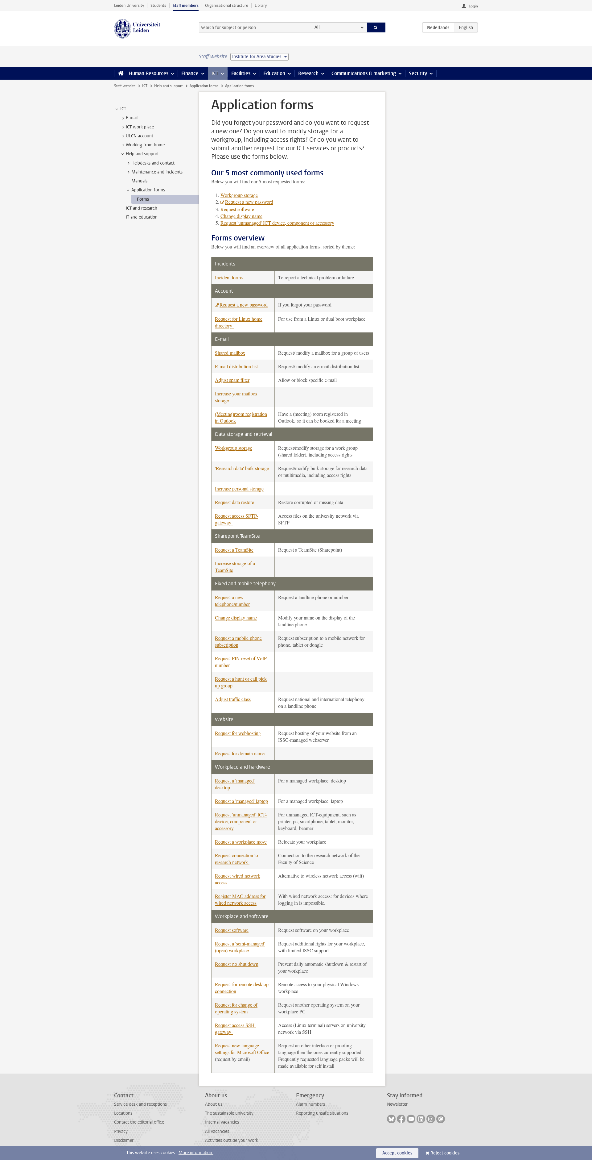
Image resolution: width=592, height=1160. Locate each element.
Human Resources (148, 73)
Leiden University (129, 5)
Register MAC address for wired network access (240, 899)
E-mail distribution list (236, 366)
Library (261, 5)
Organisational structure (226, 5)
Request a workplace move (241, 841)
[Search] (376, 27)
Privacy (121, 1131)
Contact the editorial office (139, 1122)
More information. (196, 1153)
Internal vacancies (222, 1122)
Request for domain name (240, 753)
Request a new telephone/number (232, 600)
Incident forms (229, 277)
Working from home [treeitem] (145, 145)
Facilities (240, 73)
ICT (215, 73)
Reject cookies (444, 1153)
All (317, 27)
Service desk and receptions (140, 1104)
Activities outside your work (231, 1140)
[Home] (119, 73)
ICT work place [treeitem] (140, 127)
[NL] (438, 27)
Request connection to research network (236, 858)
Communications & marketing (363, 73)
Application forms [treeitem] (148, 190)
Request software (237, 209)
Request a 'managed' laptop (241, 801)
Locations (123, 1113)
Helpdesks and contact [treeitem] (153, 163)
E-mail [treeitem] (132, 118)
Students (158, 5)
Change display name (241, 216)
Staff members (186, 5)
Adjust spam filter (232, 380)
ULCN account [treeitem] (139, 136)
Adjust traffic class (233, 699)
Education (274, 73)
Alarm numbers (310, 1104)
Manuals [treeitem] (139, 181)
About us (213, 1104)
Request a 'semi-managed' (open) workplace (240, 946)
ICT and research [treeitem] (141, 208)
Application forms (204, 85)
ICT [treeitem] (123, 109)
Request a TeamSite (234, 549)
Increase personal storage (239, 488)
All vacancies (217, 1131)
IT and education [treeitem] (142, 217)
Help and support (168, 85)
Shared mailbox (230, 352)
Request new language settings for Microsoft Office (242, 1048)
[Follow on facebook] (401, 1119)
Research (308, 73)
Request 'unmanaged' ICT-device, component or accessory (241, 821)
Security (418, 73)
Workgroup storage (239, 195)
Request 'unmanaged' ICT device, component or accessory (277, 222)
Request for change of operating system (236, 1008)
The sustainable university (229, 1113)
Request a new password (249, 201)
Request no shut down (236, 964)
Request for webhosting (238, 733)
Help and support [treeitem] (142, 154)
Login (473, 6)
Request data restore (234, 502)
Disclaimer (124, 1140)
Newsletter (397, 1104)
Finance (190, 73)
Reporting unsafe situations (322, 1113)
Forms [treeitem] (143, 199)
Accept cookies (397, 1153)
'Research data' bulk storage (242, 468)
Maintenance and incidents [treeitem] (157, 172)
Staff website (124, 85)
